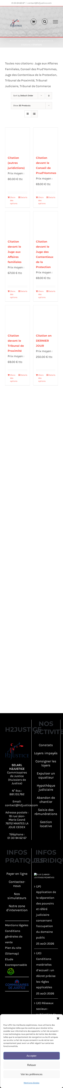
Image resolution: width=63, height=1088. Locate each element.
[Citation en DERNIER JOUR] (45, 317)
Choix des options (13, 200)
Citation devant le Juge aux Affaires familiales (15, 251)
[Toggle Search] (45, 21)
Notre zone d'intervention (17, 908)
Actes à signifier (27, 40)
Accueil (13, 40)
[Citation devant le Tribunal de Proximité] (17, 317)
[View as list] (34, 114)
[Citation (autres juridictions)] (17, 140)
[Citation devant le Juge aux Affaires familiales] (17, 223)
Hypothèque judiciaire (46, 788)
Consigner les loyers (45, 763)
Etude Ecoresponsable (16, 964)
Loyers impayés (46, 753)
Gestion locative (46, 824)
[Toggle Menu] (55, 21)
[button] (58, 1018)
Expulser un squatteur (46, 775)
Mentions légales (31, 1083)
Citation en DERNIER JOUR (44, 340)
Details (24, 197)
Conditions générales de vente (13, 936)
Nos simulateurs (16, 896)
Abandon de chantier (46, 800)
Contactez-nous (17, 884)
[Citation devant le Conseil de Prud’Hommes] (45, 140)
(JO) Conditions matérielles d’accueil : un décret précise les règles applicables (45, 970)
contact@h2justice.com (39, 3)
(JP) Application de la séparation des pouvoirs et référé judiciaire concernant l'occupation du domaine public (46, 912)
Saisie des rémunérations (45, 812)
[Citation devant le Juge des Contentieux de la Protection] (45, 223)
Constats (46, 745)
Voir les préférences (32, 1074)
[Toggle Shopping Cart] (33, 21)
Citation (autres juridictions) (16, 163)
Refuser (31, 1065)
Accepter (31, 1055)
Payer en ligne (16, 874)
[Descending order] (49, 95)
